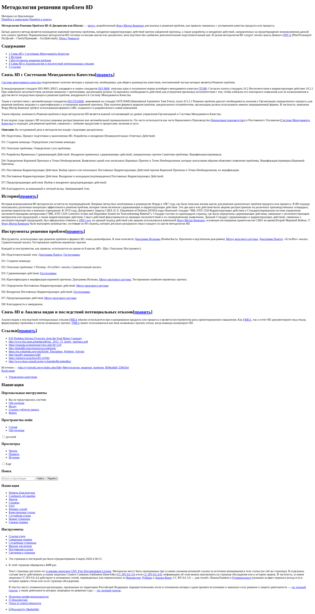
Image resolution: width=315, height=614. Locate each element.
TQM (202, 88)
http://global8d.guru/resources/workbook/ (32, 348)
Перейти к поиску (40, 19)
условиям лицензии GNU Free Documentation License (78, 571)
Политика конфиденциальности (29, 596)
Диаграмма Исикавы (147, 239)
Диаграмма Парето (271, 239)
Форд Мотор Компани (130, 25)
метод (91, 25)
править (104, 74)
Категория (7, 370)
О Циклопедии (18, 599)
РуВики (147, 577)
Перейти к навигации (15, 19)
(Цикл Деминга (68, 38)
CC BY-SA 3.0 (126, 574)
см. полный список (109, 590)
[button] (3, 436)
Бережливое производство (227, 120)
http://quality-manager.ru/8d (24, 354)
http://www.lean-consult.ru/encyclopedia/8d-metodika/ (40, 361)
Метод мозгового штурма (242, 239)
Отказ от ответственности (25, 603)
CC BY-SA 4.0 (152, 574)
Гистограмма (71, 254)
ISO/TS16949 (75, 101)
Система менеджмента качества (21, 82)
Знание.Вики (163, 577)
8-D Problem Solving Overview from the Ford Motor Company (45, 338)
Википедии (133, 577)
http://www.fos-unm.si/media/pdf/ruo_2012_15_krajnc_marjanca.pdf (48, 341)
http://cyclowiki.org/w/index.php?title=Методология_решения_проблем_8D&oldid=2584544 (73, 367)
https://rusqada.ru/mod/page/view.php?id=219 (35, 344)
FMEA (73, 319)
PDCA (287, 35)
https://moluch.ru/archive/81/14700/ (29, 358)
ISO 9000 (104, 88)
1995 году (85, 220)
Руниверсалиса (241, 577)
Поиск (6, 471)
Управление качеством (23, 377)
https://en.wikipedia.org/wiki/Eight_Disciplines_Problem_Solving (46, 351)
